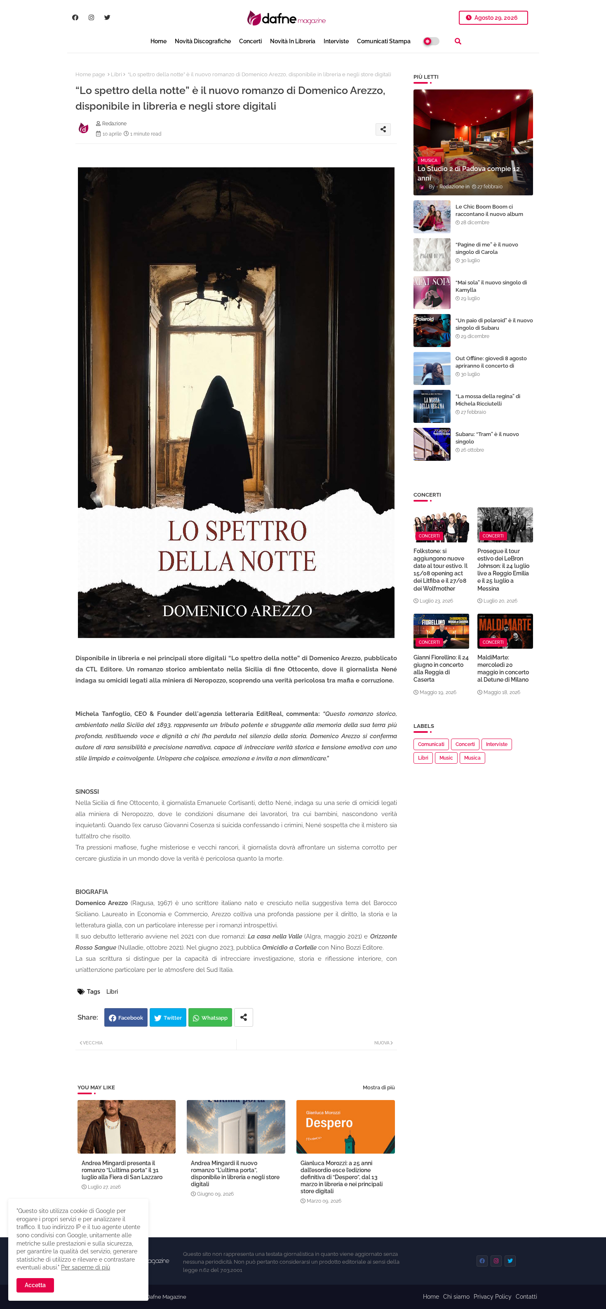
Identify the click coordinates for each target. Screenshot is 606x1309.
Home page (90, 74)
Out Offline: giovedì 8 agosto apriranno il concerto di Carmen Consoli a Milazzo (491, 365)
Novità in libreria (292, 41)
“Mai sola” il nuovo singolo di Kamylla (491, 286)
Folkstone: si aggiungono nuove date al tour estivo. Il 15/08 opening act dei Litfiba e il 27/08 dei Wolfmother (440, 570)
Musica (472, 758)
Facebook (130, 1018)
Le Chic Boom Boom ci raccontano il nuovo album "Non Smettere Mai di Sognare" (489, 218)
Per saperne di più (85, 1267)
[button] (458, 41)
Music (446, 758)
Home (158, 41)
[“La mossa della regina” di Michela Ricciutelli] (432, 406)
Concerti (250, 41)
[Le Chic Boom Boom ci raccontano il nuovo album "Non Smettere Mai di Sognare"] (432, 216)
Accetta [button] (35, 1285)
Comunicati (431, 744)
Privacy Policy (493, 1296)
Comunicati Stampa (384, 41)
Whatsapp (215, 1018)
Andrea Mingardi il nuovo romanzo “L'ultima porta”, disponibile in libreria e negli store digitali (235, 1173)
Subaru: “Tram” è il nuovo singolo (487, 438)
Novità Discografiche (203, 41)
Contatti (526, 1296)
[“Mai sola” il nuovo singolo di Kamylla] (432, 292)
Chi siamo (456, 1296)
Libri (116, 74)
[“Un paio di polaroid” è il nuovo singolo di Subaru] (432, 330)
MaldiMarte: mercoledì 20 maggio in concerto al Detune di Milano (503, 668)
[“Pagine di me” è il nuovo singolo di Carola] (432, 254)
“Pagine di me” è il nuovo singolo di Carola (487, 248)
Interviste (336, 41)
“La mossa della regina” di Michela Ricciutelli (488, 400)
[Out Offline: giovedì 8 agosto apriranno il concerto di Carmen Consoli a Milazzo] (432, 368)
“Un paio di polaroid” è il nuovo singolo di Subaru (494, 324)
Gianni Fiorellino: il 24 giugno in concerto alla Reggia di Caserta (441, 668)
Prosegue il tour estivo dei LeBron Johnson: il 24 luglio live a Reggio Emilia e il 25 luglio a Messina (503, 570)
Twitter (173, 1018)
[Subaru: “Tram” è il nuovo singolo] (432, 444)
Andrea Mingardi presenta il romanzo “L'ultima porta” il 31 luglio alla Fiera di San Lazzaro (122, 1170)
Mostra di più (379, 1087)
